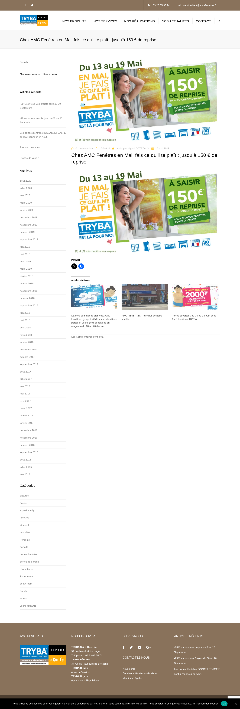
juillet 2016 (26, 467)
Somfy (23, 591)
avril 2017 (25, 401)
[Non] (235, 703)
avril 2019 (25, 261)
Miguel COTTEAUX (138, 148)
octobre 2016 (27, 445)
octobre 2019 (27, 232)
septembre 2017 (29, 364)
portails (24, 546)
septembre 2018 (29, 305)
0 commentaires (84, 148)
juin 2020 (25, 195)
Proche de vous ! (29, 157)
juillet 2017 (26, 378)
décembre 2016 (28, 430)
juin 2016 (25, 474)
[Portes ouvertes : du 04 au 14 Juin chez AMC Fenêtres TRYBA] (195, 297)
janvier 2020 (27, 210)
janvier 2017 (27, 423)
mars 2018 (26, 335)
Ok (224, 703)
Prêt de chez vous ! (30, 147)
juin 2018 (25, 312)
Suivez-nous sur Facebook (38, 74)
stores (23, 598)
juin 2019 (25, 246)
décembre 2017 (28, 349)
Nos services (105, 21)
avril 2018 (25, 327)
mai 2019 (25, 254)
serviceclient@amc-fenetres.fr (199, 5)
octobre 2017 (27, 356)
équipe (23, 503)
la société (25, 532)
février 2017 (26, 415)
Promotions (26, 569)
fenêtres (24, 517)
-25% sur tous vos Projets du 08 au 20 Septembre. (41, 120)
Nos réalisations (139, 21)
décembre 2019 (28, 217)
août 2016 (25, 459)
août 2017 (25, 371)
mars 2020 (26, 202)
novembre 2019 (28, 224)
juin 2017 (25, 386)
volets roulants (28, 605)
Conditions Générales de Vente (140, 673)
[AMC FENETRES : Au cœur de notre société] (145, 297)
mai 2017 (25, 393)
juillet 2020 (26, 188)
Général (24, 525)
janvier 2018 (27, 342)
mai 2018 (25, 320)
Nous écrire (129, 668)
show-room (26, 583)
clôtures (24, 495)
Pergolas (25, 539)
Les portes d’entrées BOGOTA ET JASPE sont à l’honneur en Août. (43, 134)
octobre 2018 (27, 298)
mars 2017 (26, 408)
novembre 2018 (28, 290)
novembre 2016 (28, 437)
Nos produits (74, 21)
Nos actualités (175, 21)
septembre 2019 (29, 239)
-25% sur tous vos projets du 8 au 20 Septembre (40, 105)
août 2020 (25, 180)
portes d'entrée (28, 554)
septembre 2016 (29, 452)
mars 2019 (26, 268)
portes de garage (29, 561)
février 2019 (26, 276)
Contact (203, 21)
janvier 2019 (27, 283)
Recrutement (27, 576)
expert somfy (27, 510)
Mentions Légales (132, 678)
